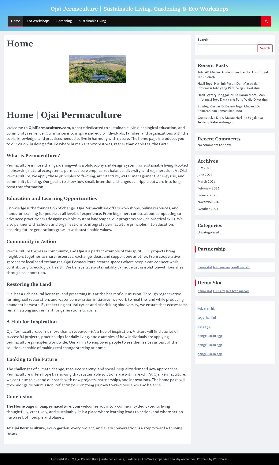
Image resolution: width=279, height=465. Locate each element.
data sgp (204, 327)
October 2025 (208, 209)
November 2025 (209, 202)
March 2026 (207, 182)
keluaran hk (206, 309)
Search (203, 40)
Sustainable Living (92, 21)
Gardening (64, 21)
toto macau (221, 267)
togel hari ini (207, 318)
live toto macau (237, 291)
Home (15, 21)
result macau (240, 267)
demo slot (205, 267)
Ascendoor (188, 459)
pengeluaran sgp (210, 336)
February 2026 (208, 188)
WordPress (220, 459)
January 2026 (207, 195)
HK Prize (219, 291)
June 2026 (205, 175)
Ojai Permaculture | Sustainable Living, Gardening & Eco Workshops (139, 9)
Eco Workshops (38, 21)
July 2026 (204, 168)
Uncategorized (208, 232)
